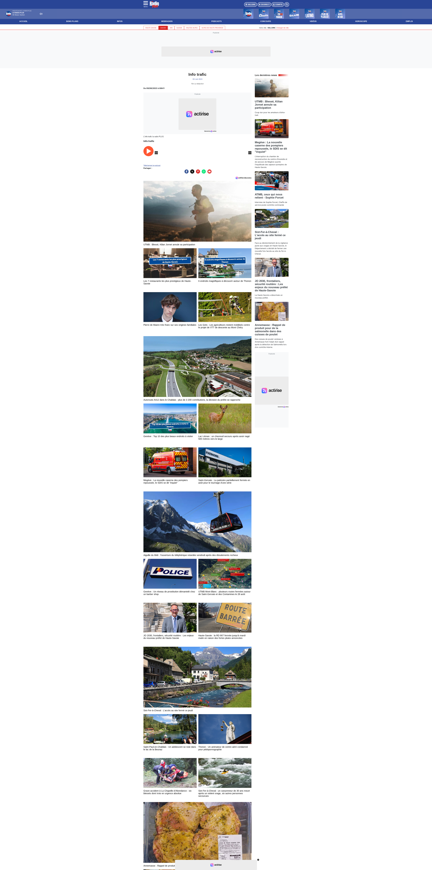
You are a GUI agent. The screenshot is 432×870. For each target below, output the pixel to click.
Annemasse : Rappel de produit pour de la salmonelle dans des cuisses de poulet (270, 329)
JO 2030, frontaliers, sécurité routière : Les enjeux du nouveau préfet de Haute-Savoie (271, 285)
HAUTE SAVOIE (150, 28)
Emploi (409, 21)
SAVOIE (163, 28)
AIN (171, 28)
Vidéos (313, 21)
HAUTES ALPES (192, 28)
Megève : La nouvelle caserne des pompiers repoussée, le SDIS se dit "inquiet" (271, 147)
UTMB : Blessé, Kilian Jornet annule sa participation (269, 104)
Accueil (23, 21)
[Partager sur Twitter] (191, 173)
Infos (120, 21)
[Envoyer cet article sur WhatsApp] (203, 173)
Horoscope (361, 21)
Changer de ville (283, 28)
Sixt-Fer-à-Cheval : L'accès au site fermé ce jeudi (270, 235)
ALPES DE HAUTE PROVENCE (212, 28)
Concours (265, 21)
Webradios (167, 21)
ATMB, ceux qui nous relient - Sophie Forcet (269, 196)
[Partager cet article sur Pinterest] (197, 173)
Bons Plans (72, 21)
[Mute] (41, 14)
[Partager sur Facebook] (186, 173)
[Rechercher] (286, 4)
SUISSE (179, 28)
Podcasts (216, 21)
